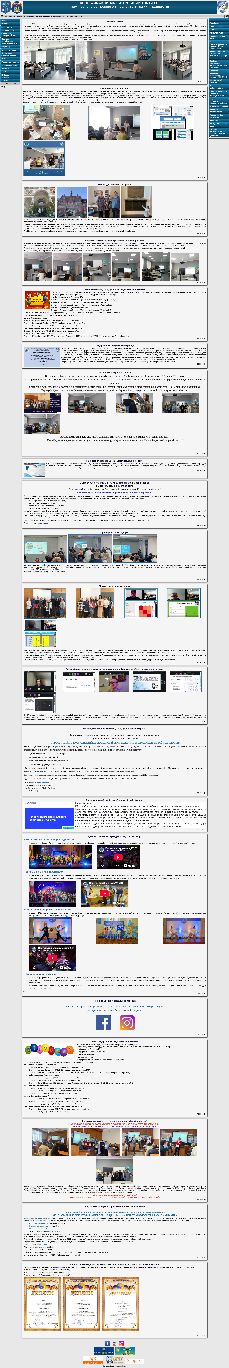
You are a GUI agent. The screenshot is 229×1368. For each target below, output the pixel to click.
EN (10, 16)
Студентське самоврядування (8, 54)
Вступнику (5, 47)
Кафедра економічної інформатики (58, 16)
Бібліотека (5, 69)
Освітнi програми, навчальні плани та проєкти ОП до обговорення (218, 45)
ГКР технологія (7, 30)
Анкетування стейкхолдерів (216, 111)
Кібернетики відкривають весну (114, 373)
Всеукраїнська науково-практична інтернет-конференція (114, 1206)
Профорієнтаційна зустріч (114, 532)
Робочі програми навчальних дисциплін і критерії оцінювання (218, 55)
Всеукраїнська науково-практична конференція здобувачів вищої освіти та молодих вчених (115, 669)
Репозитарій (215, 121)
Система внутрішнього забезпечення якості (10, 41)
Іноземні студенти (9, 65)
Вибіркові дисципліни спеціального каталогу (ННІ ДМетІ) (218, 74)
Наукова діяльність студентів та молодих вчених (218, 93)
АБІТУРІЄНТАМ (216, 33)
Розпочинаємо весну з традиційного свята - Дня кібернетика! (114, 1121)
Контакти (5, 81)
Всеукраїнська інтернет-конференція (114, 346)
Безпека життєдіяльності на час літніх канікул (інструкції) (218, 132)
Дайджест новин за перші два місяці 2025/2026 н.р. (114, 836)
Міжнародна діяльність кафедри (114, 184)
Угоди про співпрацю (219, 106)
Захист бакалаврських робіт (114, 89)
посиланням (42, 523)
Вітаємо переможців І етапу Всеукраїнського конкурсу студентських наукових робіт (114, 1264)
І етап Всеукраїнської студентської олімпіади (115, 1042)
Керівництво (6, 27)
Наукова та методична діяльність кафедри (218, 101)
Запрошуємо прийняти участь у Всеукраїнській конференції (115, 729)
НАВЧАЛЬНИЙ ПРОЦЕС (216, 81)
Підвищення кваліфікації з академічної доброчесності (114, 461)
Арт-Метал (5, 72)
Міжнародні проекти (10, 62)
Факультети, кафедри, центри (28, 16)
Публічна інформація (6, 76)
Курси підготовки (8, 50)
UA (6, 16)
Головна (4, 20)
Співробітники (216, 27)
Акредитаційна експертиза (216, 116)
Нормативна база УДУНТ (217, 37)
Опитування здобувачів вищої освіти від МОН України (114, 800)
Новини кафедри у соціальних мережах (115, 1001)
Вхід (3, 87)
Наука (3, 59)
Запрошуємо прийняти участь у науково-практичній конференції (114, 483)
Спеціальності (216, 23)
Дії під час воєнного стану (218, 125)
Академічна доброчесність (216, 87)
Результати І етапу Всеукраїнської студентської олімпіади (115, 290)
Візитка (213, 20)
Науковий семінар (114, 21)
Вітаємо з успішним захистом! (115, 586)
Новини (78, 16)
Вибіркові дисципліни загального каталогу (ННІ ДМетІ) (218, 64)
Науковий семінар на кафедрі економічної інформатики (114, 240)
